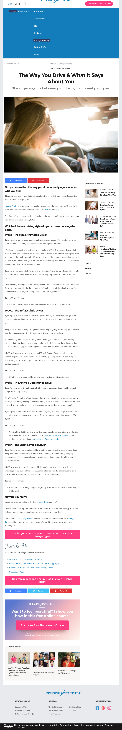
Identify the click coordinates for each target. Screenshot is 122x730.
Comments (89, 273)
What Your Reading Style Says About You (108, 193)
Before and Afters (108, 216)
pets (57, 209)
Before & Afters (41, 47)
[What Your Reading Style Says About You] (91, 193)
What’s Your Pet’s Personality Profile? (25, 559)
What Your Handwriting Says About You (107, 237)
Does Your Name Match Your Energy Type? (107, 207)
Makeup (38, 33)
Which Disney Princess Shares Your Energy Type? (31, 567)
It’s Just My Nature (24, 518)
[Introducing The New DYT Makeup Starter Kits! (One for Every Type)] (91, 249)
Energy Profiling (42, 40)
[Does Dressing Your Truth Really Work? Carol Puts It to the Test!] (91, 219)
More (36, 54)
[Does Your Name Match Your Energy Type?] (91, 205)
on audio (46, 438)
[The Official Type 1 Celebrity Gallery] (44, 659)
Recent (88, 268)
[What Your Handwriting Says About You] (91, 235)
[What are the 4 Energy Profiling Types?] (69, 659)
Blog (10, 4)
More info (20, 728)
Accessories (39, 18)
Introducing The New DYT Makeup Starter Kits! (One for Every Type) (108, 252)
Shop (17, 4)
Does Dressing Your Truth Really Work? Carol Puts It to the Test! (107, 222)
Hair (36, 26)
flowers (48, 209)
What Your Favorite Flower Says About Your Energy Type (34, 563)
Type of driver (43, 501)
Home (54, 64)
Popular (88, 263)
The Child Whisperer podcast (56, 435)
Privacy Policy (29, 635)
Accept (8, 728)
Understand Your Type (60, 69)
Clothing (38, 11)
